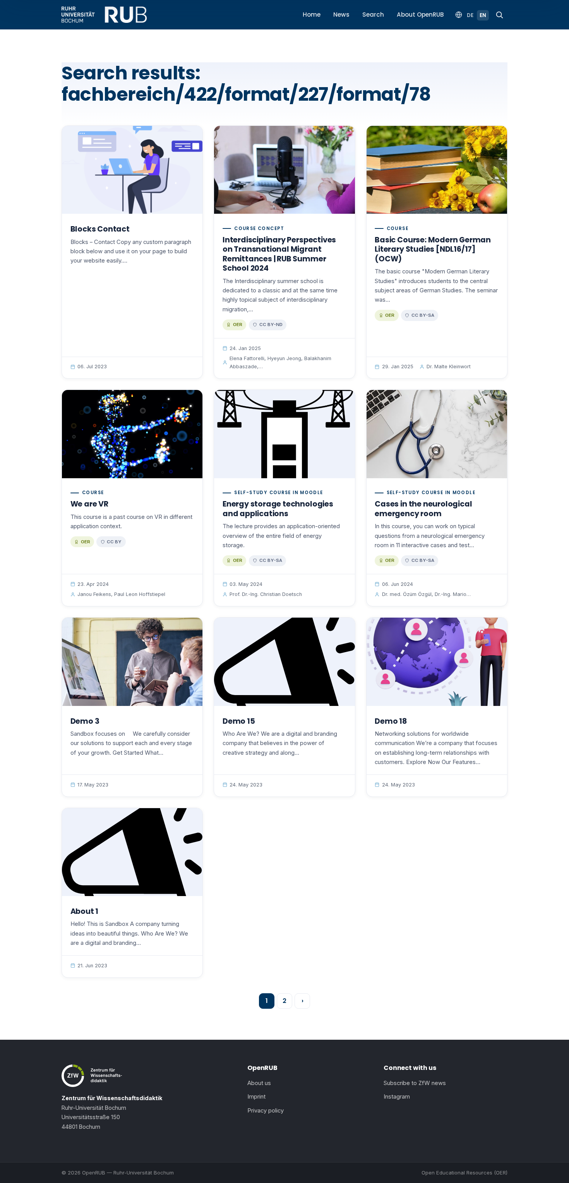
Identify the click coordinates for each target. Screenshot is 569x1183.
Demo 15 (239, 721)
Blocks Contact (100, 229)
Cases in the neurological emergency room (423, 509)
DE (470, 15)
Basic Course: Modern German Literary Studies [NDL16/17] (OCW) (433, 249)
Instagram (397, 1096)
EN (483, 15)
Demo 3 (84, 721)
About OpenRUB (420, 14)
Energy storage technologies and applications (278, 509)
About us (259, 1083)
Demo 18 (391, 721)
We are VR (89, 504)
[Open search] (499, 15)
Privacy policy (265, 1110)
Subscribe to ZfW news (415, 1083)
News (341, 14)
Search (373, 14)
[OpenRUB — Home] (104, 15)
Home (311, 14)
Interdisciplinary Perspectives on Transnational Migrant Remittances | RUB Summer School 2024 (279, 254)
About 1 (84, 911)
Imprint (256, 1096)
